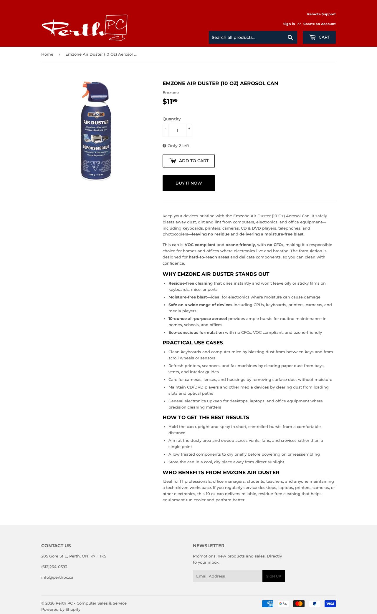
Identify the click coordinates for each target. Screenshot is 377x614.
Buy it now (189, 183)
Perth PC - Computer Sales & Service (91, 603)
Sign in (289, 24)
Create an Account (319, 24)
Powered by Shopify (60, 609)
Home (47, 54)
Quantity (172, 119)
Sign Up (273, 576)
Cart (324, 37)
